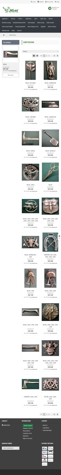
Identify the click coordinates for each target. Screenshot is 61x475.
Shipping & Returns (28, 428)
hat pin (50, 185)
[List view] (37, 55)
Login (58, 2)
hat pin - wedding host (50, 83)
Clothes (20, 19)
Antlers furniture (52, 26)
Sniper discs (43, 19)
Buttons (51, 19)
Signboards (28, 19)
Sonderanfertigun (47, 430)
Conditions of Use (27, 433)
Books (13, 30)
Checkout (41, 2)
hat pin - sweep (30, 185)
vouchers (19, 30)
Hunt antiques (31, 23)
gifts (36, 19)
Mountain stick (5, 30)
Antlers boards (50, 23)
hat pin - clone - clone (50, 291)
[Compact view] (34, 55)
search (34, 2)
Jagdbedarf (5, 19)
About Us (45, 425)
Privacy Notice (26, 431)
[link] (50, 8)
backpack (43, 26)
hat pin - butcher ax (50, 151)
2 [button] (46, 56)
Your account (50, 2)
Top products (7, 42)
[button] (57, 55)
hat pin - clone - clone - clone (30, 324)
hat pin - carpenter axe (50, 117)
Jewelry (13, 19)
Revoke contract (28, 425)
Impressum (25, 436)
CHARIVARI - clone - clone (30, 397)
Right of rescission (27, 438)
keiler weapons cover (33, 26)
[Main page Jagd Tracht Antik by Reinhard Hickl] (10, 10)
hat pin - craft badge (30, 117)
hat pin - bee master (30, 83)
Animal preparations (20, 26)
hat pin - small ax (30, 151)
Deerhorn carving (6, 23)
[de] (59, 236)
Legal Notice (46, 428)
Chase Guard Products (7, 26)
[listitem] (45, 449)
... (51, 56)
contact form (6, 425)
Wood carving (40, 23)
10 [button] (54, 56)
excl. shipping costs (33, 89)
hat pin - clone (30, 291)
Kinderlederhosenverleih (19, 23)
